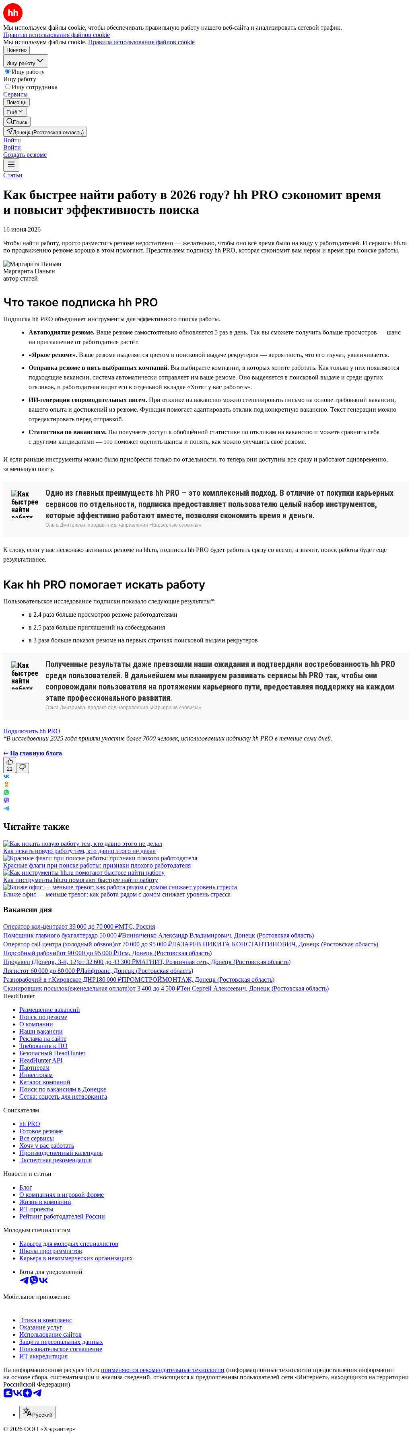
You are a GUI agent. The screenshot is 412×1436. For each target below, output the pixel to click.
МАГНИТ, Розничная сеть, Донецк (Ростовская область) (213, 961)
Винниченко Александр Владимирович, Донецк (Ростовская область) (218, 935)
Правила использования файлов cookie (141, 42)
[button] (12, 140)
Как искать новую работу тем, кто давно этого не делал (79, 850)
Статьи (13, 175)
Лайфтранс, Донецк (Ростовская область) (136, 970)
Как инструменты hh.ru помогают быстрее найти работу (80, 879)
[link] (17, 122)
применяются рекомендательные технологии (163, 1369)
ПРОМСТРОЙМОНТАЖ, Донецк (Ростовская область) (198, 979)
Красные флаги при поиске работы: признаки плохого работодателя (97, 865)
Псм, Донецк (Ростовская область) (164, 953)
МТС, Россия (137, 926)
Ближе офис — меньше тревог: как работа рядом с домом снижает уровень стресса (117, 894)
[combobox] (37, 1412)
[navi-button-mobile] (11, 165)
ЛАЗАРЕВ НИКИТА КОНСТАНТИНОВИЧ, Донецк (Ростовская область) (275, 944)
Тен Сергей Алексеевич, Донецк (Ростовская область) (254, 988)
